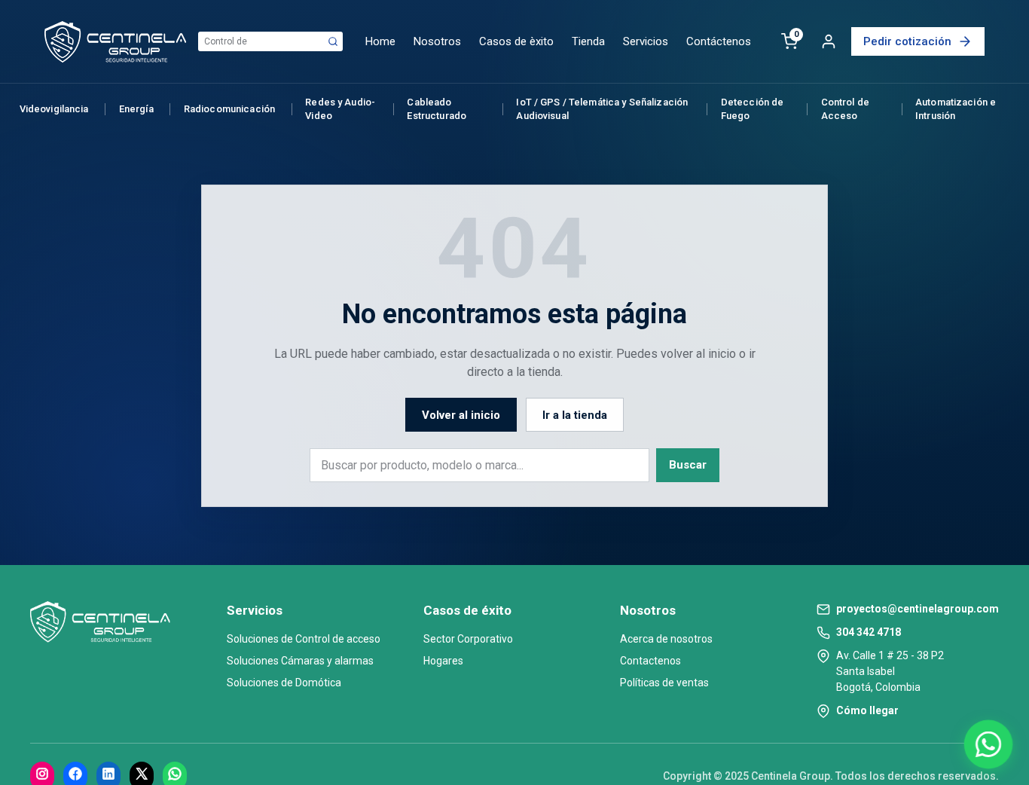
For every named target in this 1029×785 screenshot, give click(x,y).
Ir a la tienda (574, 415)
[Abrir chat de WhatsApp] (988, 744)
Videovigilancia (54, 109)
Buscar (688, 465)
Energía (136, 109)
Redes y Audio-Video (340, 108)
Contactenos (650, 661)
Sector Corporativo (468, 639)
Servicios (645, 41)
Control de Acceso (845, 108)
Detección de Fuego (752, 108)
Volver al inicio (461, 415)
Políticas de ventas (664, 683)
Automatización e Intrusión (955, 108)
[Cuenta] (828, 41)
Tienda (588, 41)
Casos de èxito (516, 41)
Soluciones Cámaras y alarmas (300, 661)
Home (380, 41)
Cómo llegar (867, 710)
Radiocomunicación (229, 109)
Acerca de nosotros (666, 639)
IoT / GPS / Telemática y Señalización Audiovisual (602, 108)
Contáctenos (718, 41)
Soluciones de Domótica (284, 683)
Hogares (443, 661)
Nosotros (437, 41)
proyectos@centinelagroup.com (917, 609)
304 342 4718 (868, 632)
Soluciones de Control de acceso (303, 639)
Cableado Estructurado (436, 108)
